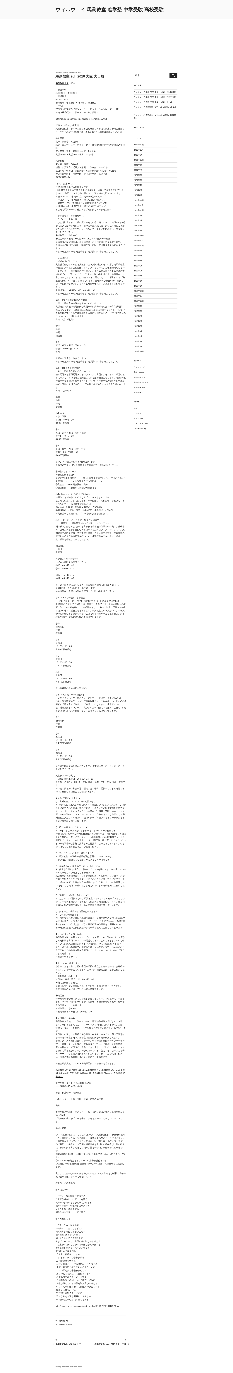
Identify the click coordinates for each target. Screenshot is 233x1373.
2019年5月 (138, 271)
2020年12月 (139, 200)
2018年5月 (138, 326)
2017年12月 (139, 351)
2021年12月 (139, 160)
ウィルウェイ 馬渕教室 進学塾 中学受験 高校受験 (110, 9)
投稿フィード (139, 418)
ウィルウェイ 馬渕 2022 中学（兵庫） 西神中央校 (155, 97)
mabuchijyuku (75, 72)
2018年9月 (138, 306)
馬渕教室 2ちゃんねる (105, 1073)
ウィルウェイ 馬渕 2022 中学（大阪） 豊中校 (153, 102)
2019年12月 (139, 235)
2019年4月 (138, 276)
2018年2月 (138, 341)
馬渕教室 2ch (62, 83)
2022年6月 (138, 155)
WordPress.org (140, 428)
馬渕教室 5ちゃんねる (112, 1070)
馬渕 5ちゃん (139, 372)
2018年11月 (139, 296)
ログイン (137, 413)
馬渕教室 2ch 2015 (78, 1070)
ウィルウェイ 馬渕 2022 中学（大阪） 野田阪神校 (155, 92)
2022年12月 (139, 145)
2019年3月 (138, 281)
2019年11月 (139, 241)
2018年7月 (138, 316)
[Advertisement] (116, 39)
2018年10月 (139, 301)
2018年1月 (138, 346)
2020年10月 (139, 210)
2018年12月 (139, 291)
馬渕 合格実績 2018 (84, 1073)
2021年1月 (138, 195)
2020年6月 (138, 225)
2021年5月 (138, 180)
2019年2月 (138, 286)
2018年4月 (138, 331)
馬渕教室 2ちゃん (141, 382)
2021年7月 (138, 170)
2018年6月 (138, 321)
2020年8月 (138, 220)
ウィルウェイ (139, 367)
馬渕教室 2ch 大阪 (65, 1324)
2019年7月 (138, 261)
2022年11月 (139, 150)
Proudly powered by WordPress (68, 1367)
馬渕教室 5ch (62, 1070)
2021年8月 (138, 165)
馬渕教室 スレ (94, 1070)
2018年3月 (138, 336)
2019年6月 (138, 266)
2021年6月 (138, 175)
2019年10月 (139, 245)
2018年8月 (138, 311)
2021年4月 (138, 185)
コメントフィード (141, 423)
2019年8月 (138, 256)
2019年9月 (138, 250)
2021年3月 (138, 190)
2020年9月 (138, 215)
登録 (135, 408)
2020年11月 (139, 205)
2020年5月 (138, 230)
